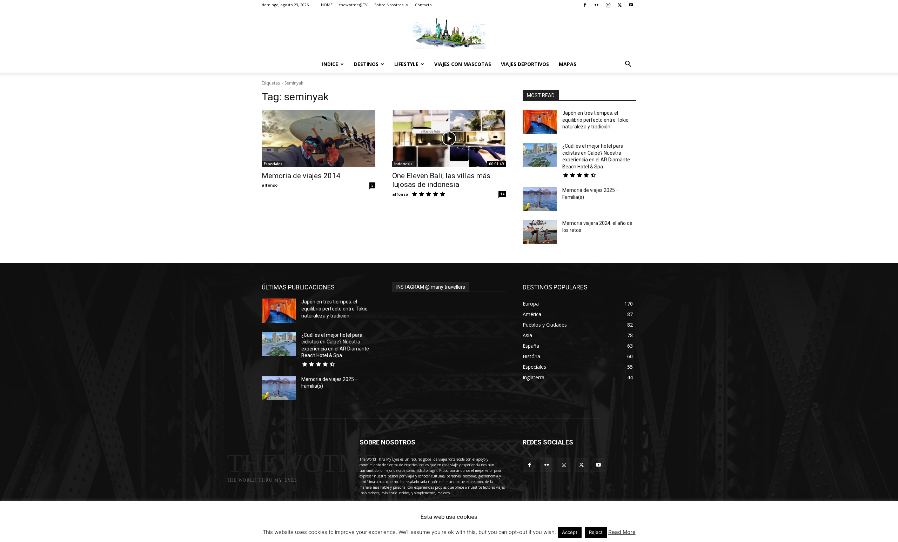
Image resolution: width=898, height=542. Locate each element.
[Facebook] (584, 5)
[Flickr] (596, 5)
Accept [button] (569, 532)
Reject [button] (596, 532)
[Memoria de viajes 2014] (318, 138)
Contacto (423, 4)
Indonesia (403, 163)
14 (502, 194)
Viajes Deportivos (525, 64)
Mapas (567, 64)
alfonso (269, 185)
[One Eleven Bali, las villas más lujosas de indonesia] (449, 138)
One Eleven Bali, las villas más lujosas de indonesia (441, 180)
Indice (330, 64)
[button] (627, 64)
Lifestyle (406, 64)
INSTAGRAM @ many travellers (430, 287)
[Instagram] (608, 5)
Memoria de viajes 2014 (301, 176)
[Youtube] (631, 5)
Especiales (273, 163)
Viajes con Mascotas (462, 64)
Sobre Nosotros (388, 4)
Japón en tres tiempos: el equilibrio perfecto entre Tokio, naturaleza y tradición (596, 119)
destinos (366, 64)
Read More (622, 532)
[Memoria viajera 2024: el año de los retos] (540, 232)
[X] (619, 5)
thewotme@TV (353, 4)
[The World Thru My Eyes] (449, 33)
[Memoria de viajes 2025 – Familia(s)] (540, 199)
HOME (327, 4)
